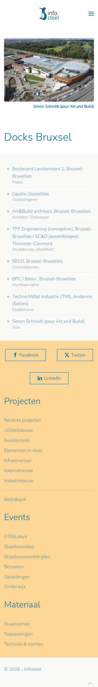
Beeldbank (15, 499)
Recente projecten (22, 420)
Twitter (78, 355)
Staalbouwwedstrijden (27, 557)
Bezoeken (14, 567)
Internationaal (18, 470)
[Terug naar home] (49, 13)
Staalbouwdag (19, 546)
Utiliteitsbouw (18, 430)
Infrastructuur (18, 460)
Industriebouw (18, 481)
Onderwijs (15, 586)
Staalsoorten (17, 624)
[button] (91, 13)
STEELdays (15, 536)
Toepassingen (18, 634)
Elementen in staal (23, 450)
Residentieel (17, 440)
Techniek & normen (24, 644)
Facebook (29, 355)
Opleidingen (17, 577)
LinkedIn (52, 378)
